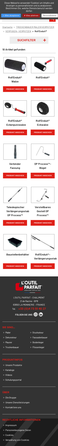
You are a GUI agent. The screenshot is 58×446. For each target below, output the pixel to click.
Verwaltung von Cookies (17, 439)
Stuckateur (37, 332)
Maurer (8, 342)
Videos (8, 374)
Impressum (11, 425)
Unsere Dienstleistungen (17, 402)
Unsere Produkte (13, 365)
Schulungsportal (13, 379)
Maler (8, 332)
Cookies (9, 435)
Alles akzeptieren (11, 15)
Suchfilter (26, 40)
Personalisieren (49, 15)
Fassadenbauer (39, 337)
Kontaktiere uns (13, 407)
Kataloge (9, 369)
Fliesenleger (38, 347)
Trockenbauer (12, 347)
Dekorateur (11, 337)
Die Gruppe (10, 397)
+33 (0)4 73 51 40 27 (32, 308)
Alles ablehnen (32, 15)
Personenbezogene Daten (18, 430)
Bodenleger (38, 342)
